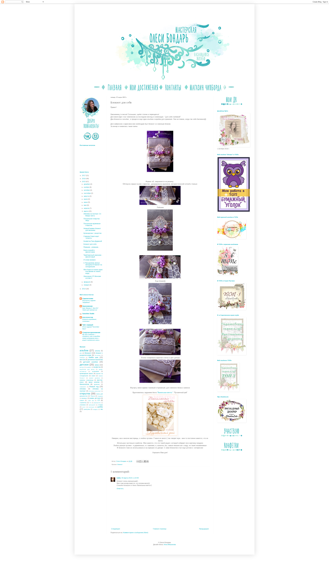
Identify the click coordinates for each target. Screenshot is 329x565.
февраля (87, 282)
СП (99, 400)
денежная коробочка (95, 360)
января (86, 285)
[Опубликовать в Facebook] (145, 461)
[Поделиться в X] (142, 461)
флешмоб (92, 405)
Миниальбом (84, 384)
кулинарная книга (86, 373)
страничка (83, 402)
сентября (87, 193)
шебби (100, 407)
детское (84, 364)
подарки (100, 396)
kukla (119, 478)
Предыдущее (204, 529)
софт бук (91, 400)
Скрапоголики (87, 298)
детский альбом (90, 362)
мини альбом (94, 382)
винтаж (82, 360)
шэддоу (95, 409)
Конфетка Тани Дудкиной (93, 241)
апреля (87, 208)
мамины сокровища (86, 380)
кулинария (95, 371)
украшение (97, 402)
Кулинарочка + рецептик (92, 233)
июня (86, 202)
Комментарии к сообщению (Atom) (135, 532)
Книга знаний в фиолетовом (89, 251)
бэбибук (82, 357)
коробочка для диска (87, 369)
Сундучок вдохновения (91, 332)
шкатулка (87, 409)
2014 (84, 289)
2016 (84, 179)
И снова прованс (90, 260)
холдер (100, 405)
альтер (97, 351)
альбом (84, 350)
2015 (84, 181)
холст (84, 407)
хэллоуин (91, 407)
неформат (83, 386)
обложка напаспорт (95, 391)
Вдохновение (87, 306)
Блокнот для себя (90, 244)
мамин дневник (94, 378)
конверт (88, 367)
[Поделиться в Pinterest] (147, 461)
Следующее (115, 529)
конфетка (97, 367)
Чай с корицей (87, 325)
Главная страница (159, 529)
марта (86, 211)
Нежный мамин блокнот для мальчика (92, 229)
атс (81, 353)
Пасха (93, 396)
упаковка (83, 405)
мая (85, 205)
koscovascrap (87, 317)
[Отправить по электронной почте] (137, 461)
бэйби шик (93, 357)
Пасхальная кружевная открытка (92, 224)
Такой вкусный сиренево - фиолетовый (93, 256)
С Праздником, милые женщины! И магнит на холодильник (93, 265)
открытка (85, 393)
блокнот (119, 464)
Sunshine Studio (88, 314)
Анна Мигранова (170, 544)
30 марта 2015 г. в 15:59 (130, 478)
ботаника (97, 355)
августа (87, 196)
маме (93, 375)
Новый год (94, 386)
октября (87, 190)
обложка (83, 389)
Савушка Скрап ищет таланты (91, 237)
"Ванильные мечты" (165, 392)
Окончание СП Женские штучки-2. (92, 277)
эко (101, 409)
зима (97, 365)
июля (86, 199)
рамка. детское (95, 398)
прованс (84, 398)
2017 (84, 175)
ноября (87, 187)
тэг (90, 402)
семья (82, 400)
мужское (97, 384)
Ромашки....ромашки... (91, 247)
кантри (82, 367)
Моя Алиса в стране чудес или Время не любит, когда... (93, 271)
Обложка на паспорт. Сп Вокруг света (92, 215)
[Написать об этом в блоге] (140, 461)
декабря (87, 184)
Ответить (120, 489)
